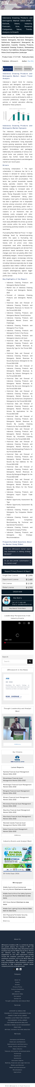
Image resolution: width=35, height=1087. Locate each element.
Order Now (17, 592)
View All (17, 744)
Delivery (17, 991)
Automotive (17, 1058)
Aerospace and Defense (17, 1039)
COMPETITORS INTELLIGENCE (17, 1015)
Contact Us (17, 998)
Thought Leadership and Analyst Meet (17, 1001)
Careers (17, 984)
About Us (18, 980)
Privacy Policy (17, 987)
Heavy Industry (17, 1049)
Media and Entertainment (18, 1067)
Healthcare (17, 1056)
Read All (6, 921)
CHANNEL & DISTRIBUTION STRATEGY (17, 1018)
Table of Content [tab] (18, 68)
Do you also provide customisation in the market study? (17, 562)
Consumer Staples (17, 1060)
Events (17, 982)
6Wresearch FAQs (17, 994)
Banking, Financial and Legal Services (17, 1063)
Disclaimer (17, 996)
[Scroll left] (2, 69)
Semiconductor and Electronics (17, 1044)
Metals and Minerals (17, 1065)
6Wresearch (13, 1086)
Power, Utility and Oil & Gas (18, 1046)
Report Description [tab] (8, 68)
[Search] (28, 3)
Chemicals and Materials (18, 1042)
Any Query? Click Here (17, 608)
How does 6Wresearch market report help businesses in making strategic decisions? (17, 551)
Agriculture (17, 1072)
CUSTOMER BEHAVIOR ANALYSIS (17, 1022)
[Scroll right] (32, 69)
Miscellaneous (17, 1070)
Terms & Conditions (17, 989)
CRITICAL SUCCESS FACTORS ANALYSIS (17, 1029)
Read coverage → (8, 696)
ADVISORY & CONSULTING (17, 1011)
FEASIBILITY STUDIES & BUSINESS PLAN (17, 1013)
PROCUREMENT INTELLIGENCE (17, 1020)
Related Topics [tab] (27, 68)
